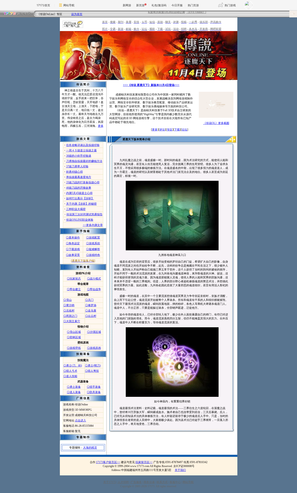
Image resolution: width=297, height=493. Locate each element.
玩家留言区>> (144, 462)
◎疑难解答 (93, 249)
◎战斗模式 (94, 278)
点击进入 (80, 420)
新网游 (127, 5)
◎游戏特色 (93, 255)
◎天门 (89, 300)
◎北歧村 (68, 310)
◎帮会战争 (94, 289)
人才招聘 (123, 482)
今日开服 (177, 5)
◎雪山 (67, 300)
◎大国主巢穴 (71, 321)
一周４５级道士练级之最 (81, 150)
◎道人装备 (74, 392)
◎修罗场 (90, 305)
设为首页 (76, 14)
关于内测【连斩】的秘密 (81, 203)
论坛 (184, 129)
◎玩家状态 (74, 278)
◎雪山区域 (74, 332)
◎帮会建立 (74, 289)
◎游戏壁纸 (74, 348)
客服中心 (175, 482)
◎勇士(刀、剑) (72, 365)
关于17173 (109, 482)
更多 (100, 125)
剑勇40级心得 (74, 171)
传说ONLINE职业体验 (79, 219)
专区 (169, 129)
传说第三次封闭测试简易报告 (84, 214)
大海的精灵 (90, 447)
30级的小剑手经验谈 (78, 155)
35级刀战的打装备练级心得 (83, 182)
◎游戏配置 (93, 237)
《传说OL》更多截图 (216, 123)
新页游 (140, 5)
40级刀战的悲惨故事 (78, 187)
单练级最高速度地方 (78, 177)
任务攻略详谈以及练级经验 (83, 145)
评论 (162, 129)
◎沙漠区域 (94, 332)
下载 (177, 129)
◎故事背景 (73, 255)
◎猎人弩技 (92, 370)
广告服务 (136, 482)
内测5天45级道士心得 (79, 193)
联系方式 (162, 482)
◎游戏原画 (94, 348)
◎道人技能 (70, 376)
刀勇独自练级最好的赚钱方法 (84, 161)
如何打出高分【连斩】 (80, 198)
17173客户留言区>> (108, 462)
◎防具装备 (94, 392)
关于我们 (180, 470)
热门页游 (193, 5)
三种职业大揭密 (76, 209)
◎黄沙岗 (68, 305)
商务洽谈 (149, 482)
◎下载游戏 (73, 249)
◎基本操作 (73, 237)
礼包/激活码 (159, 5)
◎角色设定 (73, 243)
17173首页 (43, 5)
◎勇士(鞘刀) (93, 365)
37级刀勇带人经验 (77, 166)
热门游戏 (230, 5)
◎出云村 (90, 316)
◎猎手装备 (94, 386)
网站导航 (68, 5)
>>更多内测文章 (93, 225)
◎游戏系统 (93, 243)
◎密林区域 (74, 337)
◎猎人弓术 (70, 370)
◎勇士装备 (74, 386)
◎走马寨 (90, 310)
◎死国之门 (70, 316)
